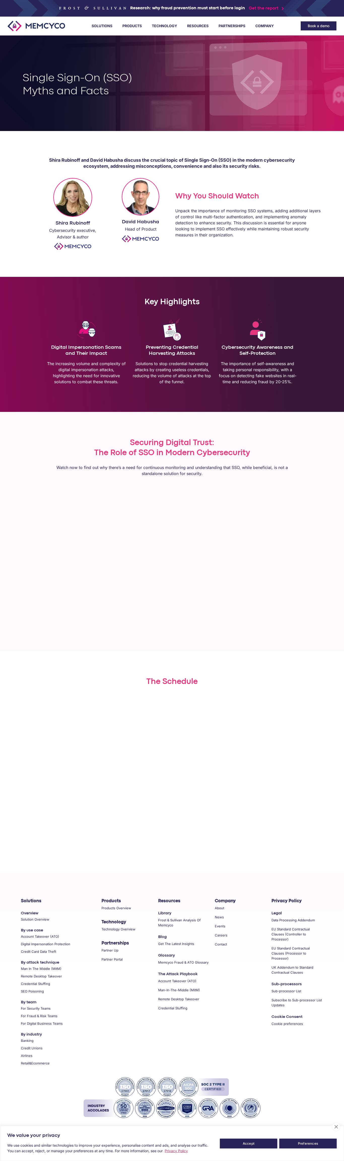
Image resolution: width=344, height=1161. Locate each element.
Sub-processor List (286, 991)
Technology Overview (118, 929)
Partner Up (109, 950)
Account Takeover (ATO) (177, 981)
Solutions (102, 26)
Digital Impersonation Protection (45, 944)
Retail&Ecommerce (35, 1063)
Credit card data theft (38, 952)
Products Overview (116, 908)
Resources (198, 26)
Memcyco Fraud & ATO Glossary (183, 962)
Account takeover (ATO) (40, 936)
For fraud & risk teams (39, 1016)
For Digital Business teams (42, 1023)
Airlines (26, 1056)
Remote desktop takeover (41, 976)
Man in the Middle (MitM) (41, 969)
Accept (248, 1143)
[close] (336, 1127)
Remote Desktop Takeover (178, 999)
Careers (221, 935)
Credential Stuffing (172, 1008)
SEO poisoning (32, 991)
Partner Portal (112, 959)
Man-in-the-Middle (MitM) (179, 990)
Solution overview (35, 919)
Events (220, 926)
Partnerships (232, 26)
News (219, 917)
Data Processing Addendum (293, 920)
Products (132, 26)
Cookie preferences (287, 1024)
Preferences (308, 1143)
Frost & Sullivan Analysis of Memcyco (179, 922)
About (219, 908)
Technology (164, 26)
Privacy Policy (286, 901)
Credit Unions (32, 1048)
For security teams (36, 1008)
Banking (27, 1041)
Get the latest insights (176, 944)
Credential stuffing (35, 984)
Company (264, 26)
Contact (221, 944)
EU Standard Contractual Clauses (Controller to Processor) (290, 934)
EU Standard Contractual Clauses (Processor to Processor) (290, 953)
